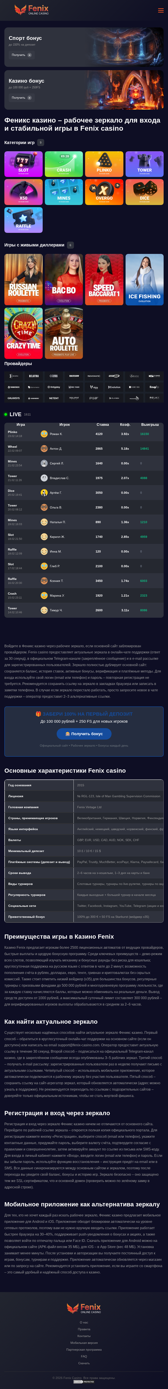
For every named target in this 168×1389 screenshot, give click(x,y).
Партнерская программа (84, 1349)
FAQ (84, 1356)
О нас (84, 1322)
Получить (18, 55)
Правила (84, 1329)
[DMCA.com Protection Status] (84, 1383)
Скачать (84, 1363)
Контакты (84, 1336)
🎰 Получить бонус (84, 734)
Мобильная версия (84, 1342)
